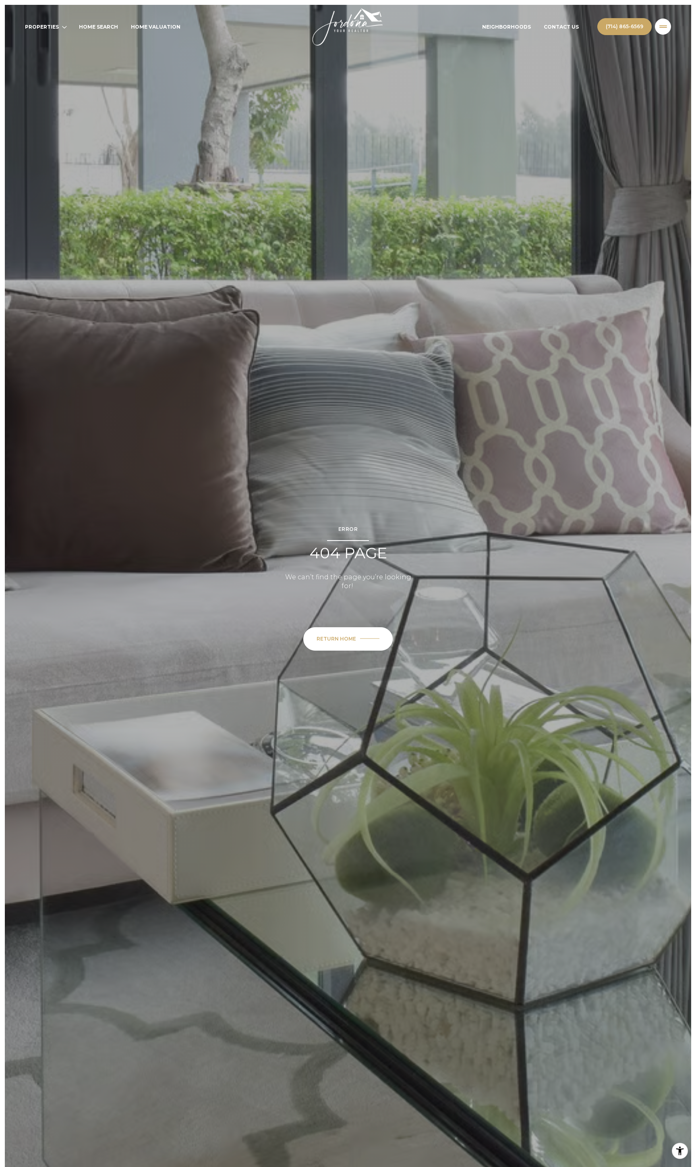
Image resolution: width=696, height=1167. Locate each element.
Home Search (98, 27)
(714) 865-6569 (624, 26)
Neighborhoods (506, 27)
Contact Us (561, 27)
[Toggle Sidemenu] (663, 27)
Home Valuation (155, 27)
